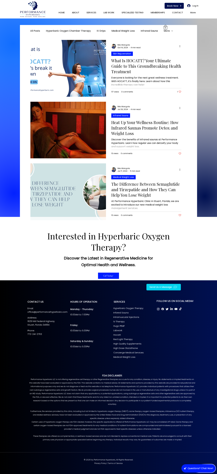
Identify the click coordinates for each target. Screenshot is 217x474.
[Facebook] (162, 309)
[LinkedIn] (171, 309)
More (167, 31)
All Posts (35, 31)
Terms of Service (115, 463)
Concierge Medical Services (128, 352)
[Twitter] (167, 309)
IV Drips (101, 31)
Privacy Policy (100, 463)
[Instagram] (158, 309)
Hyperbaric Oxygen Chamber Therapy (68, 31)
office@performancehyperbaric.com (47, 311)
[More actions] (181, 46)
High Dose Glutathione (125, 348)
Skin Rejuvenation (122, 53)
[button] (165, 27)
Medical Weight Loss (123, 31)
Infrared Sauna (149, 31)
